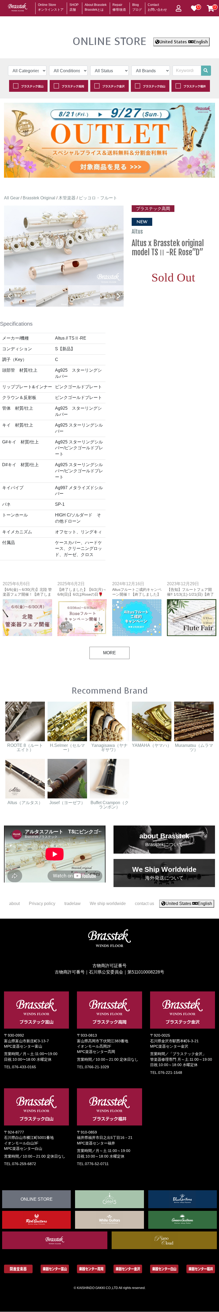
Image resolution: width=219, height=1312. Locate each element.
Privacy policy (42, 903)
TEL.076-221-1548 (166, 1073)
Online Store (51, 5)
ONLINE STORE (109, 41)
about (14, 903)
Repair (119, 5)
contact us (144, 903)
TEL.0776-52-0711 (93, 1164)
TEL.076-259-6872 (20, 1164)
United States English (183, 42)
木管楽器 (67, 198)
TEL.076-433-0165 (20, 1067)
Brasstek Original (39, 198)
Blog (137, 5)
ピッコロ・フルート (98, 198)
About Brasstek (96, 5)
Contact (157, 5)
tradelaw (72, 903)
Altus (138, 231)
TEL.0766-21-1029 (93, 1067)
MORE (109, 653)
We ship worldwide (108, 903)
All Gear (11, 198)
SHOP (74, 5)
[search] (205, 71)
